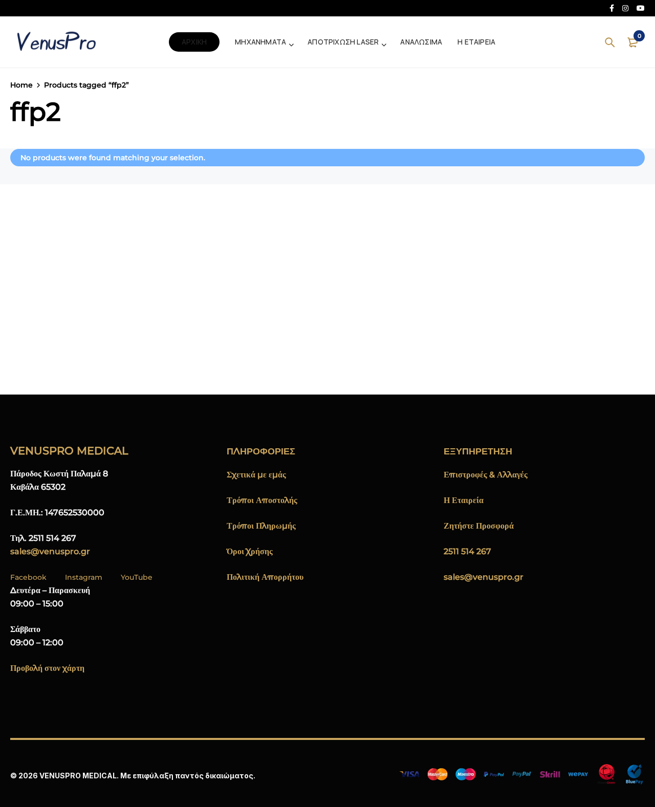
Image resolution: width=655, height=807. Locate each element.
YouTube (136, 577)
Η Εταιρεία (464, 500)
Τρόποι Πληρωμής (261, 526)
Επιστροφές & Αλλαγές (486, 474)
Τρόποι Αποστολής (262, 500)
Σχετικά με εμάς (256, 474)
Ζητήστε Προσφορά (479, 526)
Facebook (28, 577)
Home (21, 85)
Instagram (83, 577)
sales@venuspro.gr (50, 551)
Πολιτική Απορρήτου (265, 577)
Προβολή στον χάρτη (47, 668)
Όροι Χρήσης (250, 551)
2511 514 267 (467, 551)
